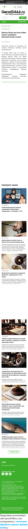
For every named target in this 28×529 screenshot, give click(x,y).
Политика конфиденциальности (8, 482)
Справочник (22, 22)
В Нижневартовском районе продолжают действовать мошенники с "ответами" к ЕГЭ (12, 209)
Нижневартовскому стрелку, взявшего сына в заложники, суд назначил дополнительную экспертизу (13, 407)
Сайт (4, 462)
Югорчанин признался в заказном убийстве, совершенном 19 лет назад (13, 275)
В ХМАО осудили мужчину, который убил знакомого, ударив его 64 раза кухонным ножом (14, 340)
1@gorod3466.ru (19, 494)
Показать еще (14, 452)
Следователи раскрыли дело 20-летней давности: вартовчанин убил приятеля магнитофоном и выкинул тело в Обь (14, 374)
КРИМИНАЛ (6, 29)
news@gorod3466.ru (21, 493)
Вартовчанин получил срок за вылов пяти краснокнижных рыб (13, 241)
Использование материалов (8, 465)
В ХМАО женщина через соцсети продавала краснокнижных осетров (14, 438)
